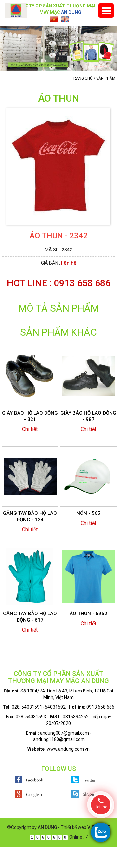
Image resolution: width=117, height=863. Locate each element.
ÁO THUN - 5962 (88, 613)
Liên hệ (68, 263)
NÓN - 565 (88, 513)
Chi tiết (30, 429)
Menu (106, 10)
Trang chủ (82, 78)
